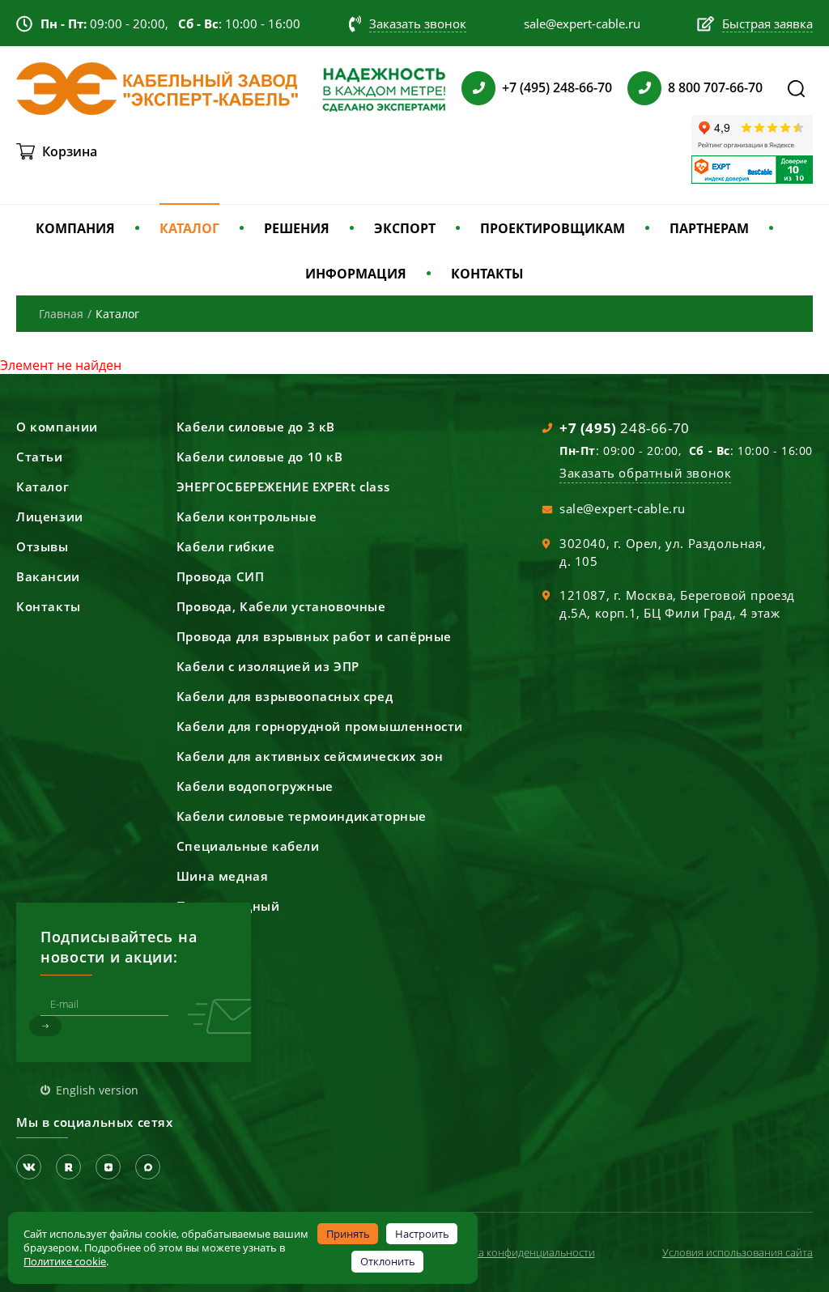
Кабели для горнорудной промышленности (319, 726)
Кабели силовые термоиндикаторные (301, 816)
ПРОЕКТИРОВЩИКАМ (552, 228)
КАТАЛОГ (189, 228)
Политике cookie (64, 1261)
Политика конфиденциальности (515, 1252)
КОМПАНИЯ (75, 228)
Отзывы (42, 546)
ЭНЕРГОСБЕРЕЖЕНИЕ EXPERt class (282, 486)
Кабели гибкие (225, 546)
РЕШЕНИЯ (296, 228)
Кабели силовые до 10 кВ (259, 456)
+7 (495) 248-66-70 (557, 87)
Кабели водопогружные (255, 786)
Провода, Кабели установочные (281, 606)
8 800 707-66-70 (715, 87)
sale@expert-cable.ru (622, 508)
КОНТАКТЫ (487, 274)
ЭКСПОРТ (405, 228)
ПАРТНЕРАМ (709, 228)
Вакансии (48, 576)
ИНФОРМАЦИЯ (355, 274)
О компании (57, 427)
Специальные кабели (248, 846)
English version (97, 1090)
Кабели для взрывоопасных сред (284, 696)
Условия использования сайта (737, 1252)
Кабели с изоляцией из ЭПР (267, 666)
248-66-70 (624, 428)
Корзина (69, 151)
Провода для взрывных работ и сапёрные (314, 636)
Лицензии (49, 516)
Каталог (42, 486)
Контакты (48, 606)
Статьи (39, 456)
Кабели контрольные (246, 516)
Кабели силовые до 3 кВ (255, 427)
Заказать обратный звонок (645, 473)
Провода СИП (220, 576)
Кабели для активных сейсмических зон (310, 756)
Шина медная (222, 876)
